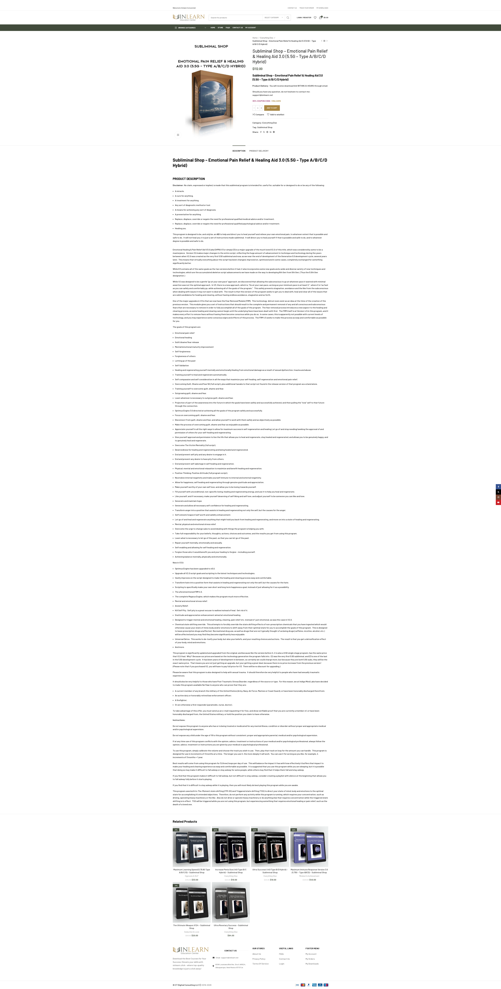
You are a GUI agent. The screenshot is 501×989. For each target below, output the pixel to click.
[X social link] (264, 132)
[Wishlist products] (315, 17)
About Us (256, 954)
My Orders (310, 959)
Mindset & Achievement (309, 876)
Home (255, 38)
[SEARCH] (288, 18)
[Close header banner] (497, 2)
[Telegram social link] (274, 132)
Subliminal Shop (264, 127)
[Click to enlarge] (178, 135)
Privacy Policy (258, 959)
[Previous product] (321, 41)
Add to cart (272, 108)
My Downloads (312, 963)
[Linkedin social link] (270, 132)
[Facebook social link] (261, 132)
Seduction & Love (191, 932)
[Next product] (327, 41)
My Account (311, 954)
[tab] (238, 149)
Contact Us (284, 959)
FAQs (281, 954)
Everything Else (267, 38)
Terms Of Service (260, 963)
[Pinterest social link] (267, 132)
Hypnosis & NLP (191, 876)
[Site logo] (189, 17)
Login (281, 963)
